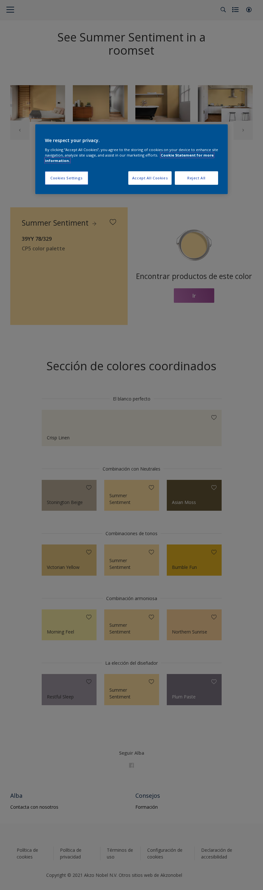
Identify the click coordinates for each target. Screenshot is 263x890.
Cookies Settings (66, 177)
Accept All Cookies (150, 177)
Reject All (196, 177)
